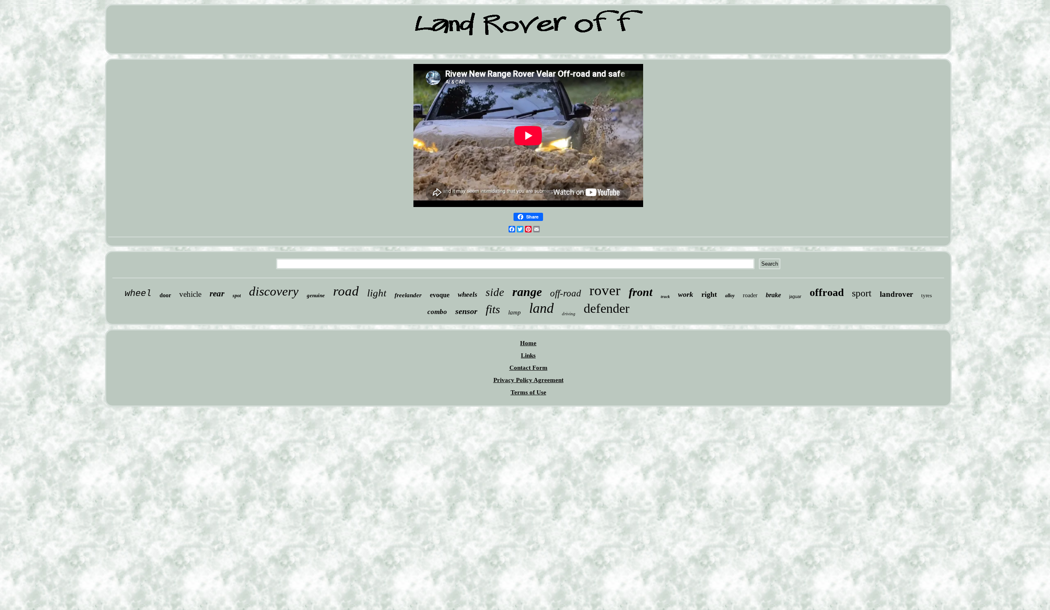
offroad (827, 292)
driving (568, 313)
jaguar (795, 296)
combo (437, 312)
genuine (316, 295)
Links (528, 355)
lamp (514, 312)
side (495, 292)
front (641, 292)
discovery (274, 291)
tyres (926, 295)
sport (862, 293)
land (541, 308)
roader (750, 295)
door (165, 295)
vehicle (190, 294)
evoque (440, 294)
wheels (467, 294)
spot (237, 295)
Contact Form (528, 367)
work (685, 294)
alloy (730, 295)
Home (528, 343)
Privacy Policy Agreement (528, 380)
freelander (408, 295)
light (376, 292)
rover (605, 290)
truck (665, 296)
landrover (896, 294)
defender (607, 308)
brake (773, 294)
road (346, 291)
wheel (138, 294)
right (709, 294)
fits (493, 309)
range (527, 291)
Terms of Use (528, 392)
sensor (466, 311)
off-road (565, 293)
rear (217, 293)
